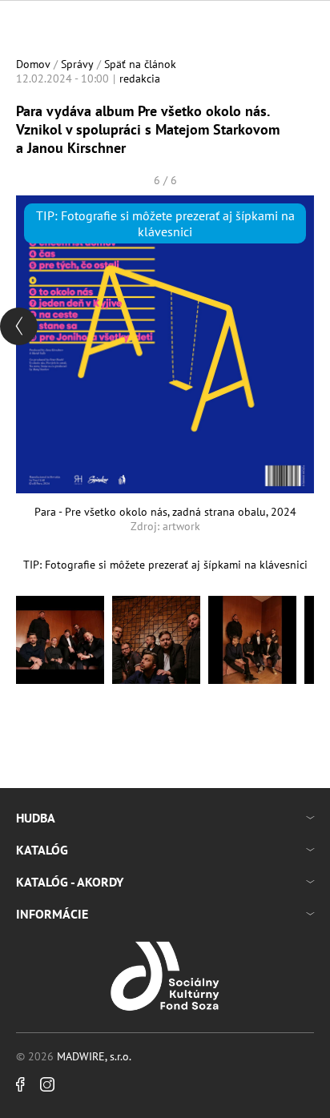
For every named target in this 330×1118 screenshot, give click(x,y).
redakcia (139, 78)
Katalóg (42, 850)
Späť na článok (140, 64)
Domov (33, 64)
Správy (77, 64)
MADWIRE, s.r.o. (94, 1056)
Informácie (52, 914)
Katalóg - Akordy (69, 882)
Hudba (35, 818)
